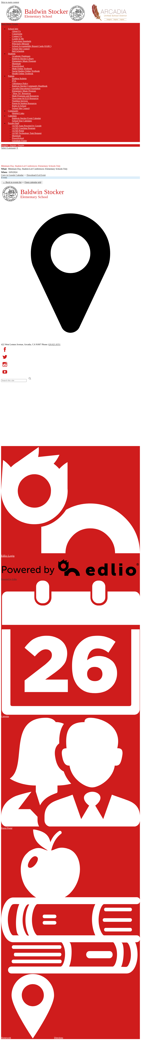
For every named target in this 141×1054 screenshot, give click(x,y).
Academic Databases (21, 56)
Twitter (3, 155)
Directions (58, 1038)
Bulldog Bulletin (19, 78)
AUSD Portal (18, 131)
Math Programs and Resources (25, 96)
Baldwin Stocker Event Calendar (26, 118)
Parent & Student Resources (24, 103)
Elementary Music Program (24, 61)
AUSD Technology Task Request (26, 133)
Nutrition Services (20, 101)
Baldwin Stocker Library (23, 58)
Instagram (3, 159)
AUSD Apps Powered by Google (26, 126)
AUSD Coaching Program (23, 128)
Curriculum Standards (21, 41)
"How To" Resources (21, 93)
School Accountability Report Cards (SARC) (31, 46)
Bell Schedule (18, 51)
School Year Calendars (22, 121)
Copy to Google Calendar (12, 175)
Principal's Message (20, 44)
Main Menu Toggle (9, 24)
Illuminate (16, 63)
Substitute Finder (19, 141)
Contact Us (17, 36)
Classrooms (17, 34)
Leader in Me (18, 39)
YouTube (3, 163)
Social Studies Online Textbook (26, 71)
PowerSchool (18, 66)
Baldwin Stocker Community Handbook (29, 86)
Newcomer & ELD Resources (25, 98)
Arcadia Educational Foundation (26, 88)
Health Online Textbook (22, 73)
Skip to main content (10, 2)
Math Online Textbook (22, 68)
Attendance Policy (20, 83)
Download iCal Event (36, 175)
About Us (16, 31)
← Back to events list (12, 182)
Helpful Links (18, 113)
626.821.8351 (54, 344)
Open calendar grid (33, 182)
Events (4, 177)
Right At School (19, 106)
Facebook (3, 151)
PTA (14, 81)
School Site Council (20, 49)
